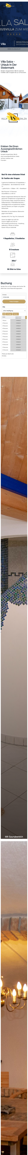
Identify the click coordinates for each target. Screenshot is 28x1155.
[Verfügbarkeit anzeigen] (4, 314)
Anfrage (9, 314)
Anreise (4, 294)
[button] (21, 5)
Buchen (16, 314)
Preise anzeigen (14, 301)
